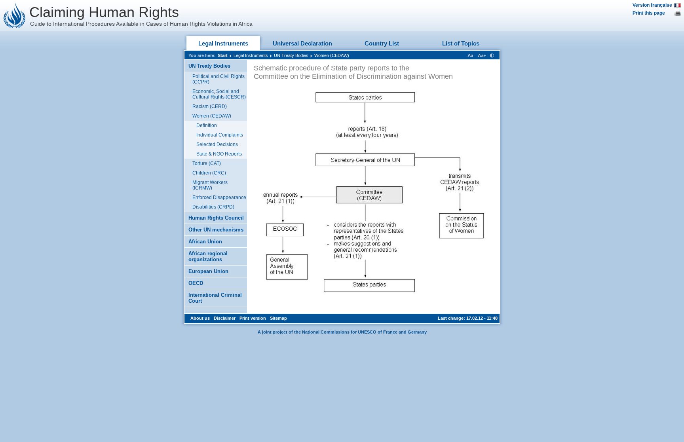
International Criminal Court (215, 298)
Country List (382, 43)
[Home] (14, 15)
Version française (652, 5)
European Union (208, 271)
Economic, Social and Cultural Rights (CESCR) (219, 94)
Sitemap (278, 318)
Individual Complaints (219, 135)
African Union (205, 242)
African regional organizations (208, 256)
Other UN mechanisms (215, 230)
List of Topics (460, 43)
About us (200, 318)
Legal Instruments (223, 43)
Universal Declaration (302, 43)
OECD (195, 283)
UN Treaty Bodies (291, 55)
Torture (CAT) (206, 163)
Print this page (649, 13)
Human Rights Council (216, 218)
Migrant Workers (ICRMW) (210, 185)
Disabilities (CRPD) (213, 207)
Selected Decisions (217, 144)
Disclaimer (225, 318)
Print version (252, 318)
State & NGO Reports (219, 154)
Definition (206, 125)
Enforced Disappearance (219, 197)
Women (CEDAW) (331, 55)
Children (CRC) (209, 173)
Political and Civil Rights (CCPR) (218, 79)
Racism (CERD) (209, 106)
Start (223, 55)
